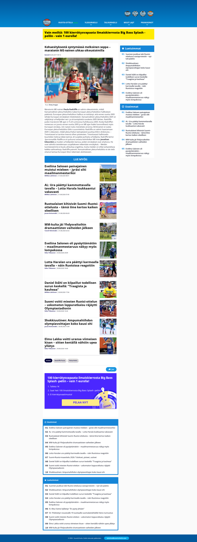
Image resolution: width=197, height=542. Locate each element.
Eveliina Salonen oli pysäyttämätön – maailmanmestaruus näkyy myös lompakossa (71, 246)
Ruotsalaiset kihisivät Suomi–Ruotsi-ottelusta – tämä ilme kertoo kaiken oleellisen (71, 207)
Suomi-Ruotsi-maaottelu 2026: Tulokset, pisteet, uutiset (73, 457)
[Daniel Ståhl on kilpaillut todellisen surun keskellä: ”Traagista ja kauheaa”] (108, 289)
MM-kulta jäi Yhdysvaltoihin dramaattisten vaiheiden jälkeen (69, 226)
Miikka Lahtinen (51, 176)
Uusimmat (52, 422)
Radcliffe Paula (60, 360)
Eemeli (47, 55)
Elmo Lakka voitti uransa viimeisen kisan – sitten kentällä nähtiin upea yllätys (71, 342)
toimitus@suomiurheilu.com (116, 538)
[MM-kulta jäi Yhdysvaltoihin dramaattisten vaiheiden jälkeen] (108, 231)
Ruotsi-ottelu (68, 22)
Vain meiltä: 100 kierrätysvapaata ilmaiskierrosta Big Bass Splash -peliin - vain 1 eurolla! (95, 34)
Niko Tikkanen (50, 253)
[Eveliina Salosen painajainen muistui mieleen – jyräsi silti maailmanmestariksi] (108, 173)
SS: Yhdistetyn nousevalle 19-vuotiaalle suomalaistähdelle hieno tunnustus (81, 513)
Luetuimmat (52, 480)
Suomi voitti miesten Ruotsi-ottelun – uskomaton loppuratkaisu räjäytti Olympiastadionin (71, 304)
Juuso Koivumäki (51, 213)
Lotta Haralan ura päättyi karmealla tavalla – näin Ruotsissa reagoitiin (71, 263)
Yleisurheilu (91, 22)
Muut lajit (129, 22)
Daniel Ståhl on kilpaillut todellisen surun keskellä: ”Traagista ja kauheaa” (70, 286)
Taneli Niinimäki (51, 231)
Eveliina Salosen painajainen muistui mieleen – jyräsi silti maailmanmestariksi (66, 169)
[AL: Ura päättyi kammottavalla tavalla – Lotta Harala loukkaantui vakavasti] (108, 191)
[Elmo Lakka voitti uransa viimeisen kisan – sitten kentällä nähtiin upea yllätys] (108, 345)
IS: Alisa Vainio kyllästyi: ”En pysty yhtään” (66, 509)
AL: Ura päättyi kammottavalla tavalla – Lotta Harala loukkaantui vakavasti (70, 188)
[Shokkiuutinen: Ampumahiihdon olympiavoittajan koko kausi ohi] (108, 327)
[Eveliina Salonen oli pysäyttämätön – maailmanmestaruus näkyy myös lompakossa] (108, 250)
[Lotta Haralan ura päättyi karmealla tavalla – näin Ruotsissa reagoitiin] (108, 268)
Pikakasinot (147, 22)
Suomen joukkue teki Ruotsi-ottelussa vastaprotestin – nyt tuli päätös (79, 486)
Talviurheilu (110, 22)
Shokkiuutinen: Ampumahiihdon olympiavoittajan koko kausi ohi (69, 322)
